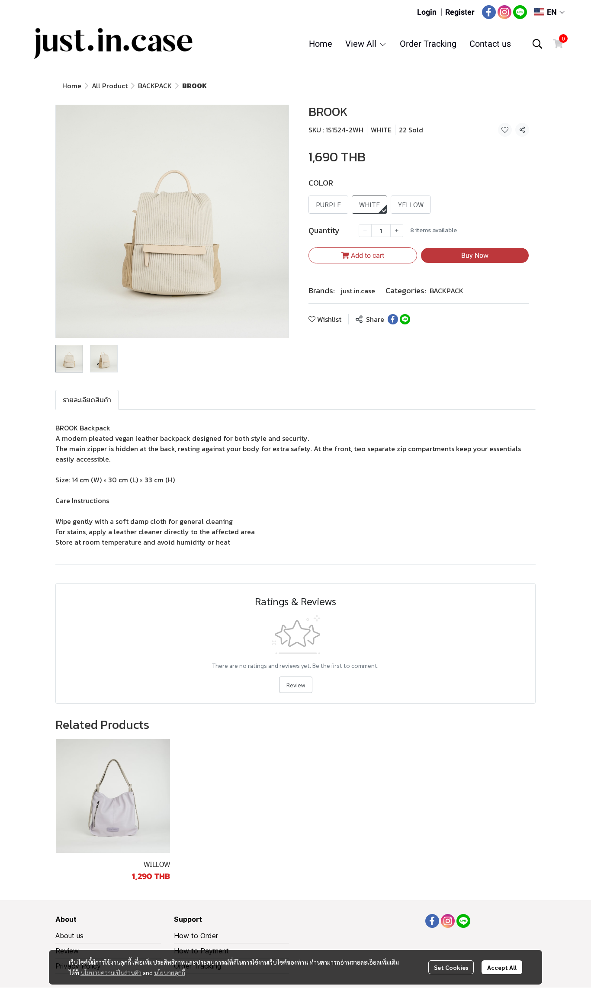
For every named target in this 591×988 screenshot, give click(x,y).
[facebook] (489, 12)
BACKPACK (155, 85)
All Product (110, 85)
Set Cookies (451, 967)
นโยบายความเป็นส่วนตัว (110, 972)
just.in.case (357, 290)
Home (71, 85)
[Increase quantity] (397, 231)
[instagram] (504, 12)
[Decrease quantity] (365, 231)
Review (295, 685)
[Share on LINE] (405, 319)
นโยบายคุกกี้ (169, 972)
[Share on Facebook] (393, 319)
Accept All (502, 967)
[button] (549, 11)
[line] (520, 12)
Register (460, 11)
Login (427, 11)
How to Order (196, 935)
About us (69, 935)
